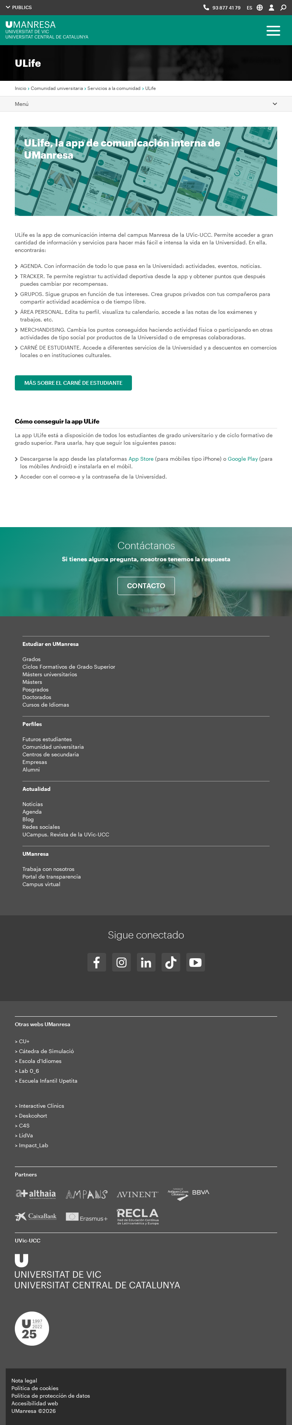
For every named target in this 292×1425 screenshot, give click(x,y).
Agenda (32, 811)
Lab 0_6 (29, 1071)
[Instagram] (121, 962)
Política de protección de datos (50, 1395)
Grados (31, 659)
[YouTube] (195, 962)
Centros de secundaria (50, 754)
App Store (141, 458)
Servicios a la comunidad (114, 88)
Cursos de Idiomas (45, 704)
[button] (255, 7)
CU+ (24, 1041)
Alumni (31, 769)
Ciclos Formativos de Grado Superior (68, 666)
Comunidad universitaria (57, 88)
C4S (24, 1125)
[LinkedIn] (146, 962)
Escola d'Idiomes (40, 1061)
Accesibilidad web (34, 1403)
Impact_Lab (33, 1145)
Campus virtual (41, 884)
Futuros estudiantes (47, 739)
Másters (32, 682)
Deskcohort (33, 1115)
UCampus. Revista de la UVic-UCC (65, 834)
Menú (22, 104)
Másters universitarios (49, 674)
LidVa (26, 1135)
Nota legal (24, 1380)
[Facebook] (96, 962)
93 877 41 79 (227, 7)
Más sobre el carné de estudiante (73, 382)
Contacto (146, 585)
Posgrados (35, 689)
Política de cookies (35, 1388)
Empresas (34, 762)
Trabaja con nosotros (48, 869)
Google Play (243, 458)
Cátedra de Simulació (46, 1051)
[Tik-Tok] (171, 962)
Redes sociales (41, 827)
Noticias (32, 804)
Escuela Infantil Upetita (48, 1080)
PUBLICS (21, 7)
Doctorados (36, 697)
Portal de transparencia (51, 876)
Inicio (20, 88)
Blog (28, 819)
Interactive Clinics (41, 1105)
